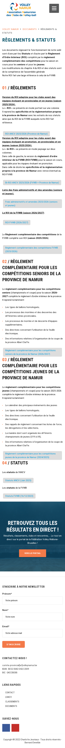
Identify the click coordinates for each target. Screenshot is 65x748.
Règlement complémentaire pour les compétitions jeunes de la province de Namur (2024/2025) (30, 455)
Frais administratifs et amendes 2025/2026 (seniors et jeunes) (31, 203)
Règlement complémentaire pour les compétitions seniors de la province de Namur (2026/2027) (30, 352)
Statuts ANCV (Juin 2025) (18, 480)
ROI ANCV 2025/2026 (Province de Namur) (26, 133)
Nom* (5, 610)
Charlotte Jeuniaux (30, 739)
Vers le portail (32, 553)
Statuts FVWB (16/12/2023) (19, 496)
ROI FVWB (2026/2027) (16, 222)
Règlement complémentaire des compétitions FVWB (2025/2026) (31, 249)
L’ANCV (8, 697)
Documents (11, 706)
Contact (10, 692)
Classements (12, 701)
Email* (5, 626)
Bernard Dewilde (32, 742)
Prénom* (7, 593)
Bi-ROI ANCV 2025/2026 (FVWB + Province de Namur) (32, 182)
